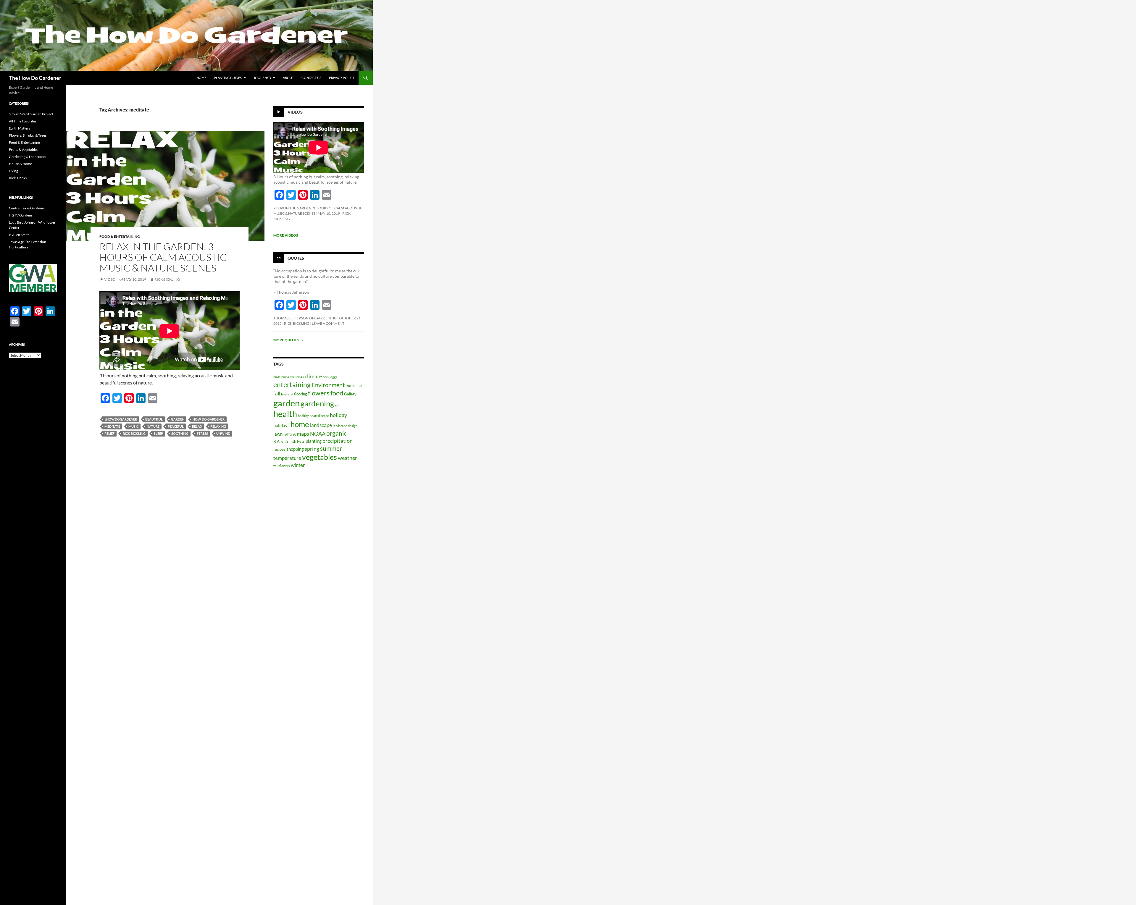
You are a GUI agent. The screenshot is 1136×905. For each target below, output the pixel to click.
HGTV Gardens (21, 215)
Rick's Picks (18, 178)
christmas (297, 377)
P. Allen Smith (284, 441)
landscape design (345, 426)
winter (298, 465)
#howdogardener (120, 419)
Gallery (350, 394)
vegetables (319, 457)
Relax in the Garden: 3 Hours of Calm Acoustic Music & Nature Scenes (163, 257)
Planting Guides (228, 78)
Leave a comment (328, 323)
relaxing (218, 426)
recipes (279, 449)
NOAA (317, 433)
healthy (303, 416)
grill (338, 405)
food (336, 393)
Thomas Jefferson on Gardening (305, 318)
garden (177, 419)
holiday (338, 415)
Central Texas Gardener (27, 208)
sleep (158, 433)
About (288, 78)
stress (202, 433)
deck (326, 377)
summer (331, 448)
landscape (321, 425)
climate (313, 376)
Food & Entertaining (119, 236)
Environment (328, 384)
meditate (112, 426)
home (300, 424)
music (133, 426)
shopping (295, 449)
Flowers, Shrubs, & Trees (27, 135)
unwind (223, 433)
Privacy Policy (342, 78)
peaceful (176, 426)
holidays (281, 425)
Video (109, 279)
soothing (179, 433)
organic (336, 433)
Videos (295, 111)
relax (197, 426)
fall (276, 393)
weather (347, 458)
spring (312, 448)
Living (13, 171)
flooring (300, 394)
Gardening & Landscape (27, 156)
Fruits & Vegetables (23, 149)
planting (314, 441)
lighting (289, 434)
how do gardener (209, 419)
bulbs (285, 377)
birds (276, 377)
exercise (354, 385)
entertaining (292, 384)
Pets (301, 441)
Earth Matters (19, 128)
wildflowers (281, 466)
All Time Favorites (22, 121)
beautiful (154, 419)
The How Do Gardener (35, 78)
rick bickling (134, 433)
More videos (287, 235)
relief (109, 433)
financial (287, 394)
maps (303, 433)
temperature (287, 458)
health (285, 414)
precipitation (337, 440)
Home (201, 78)
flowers (319, 393)
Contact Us (311, 78)
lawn (278, 434)
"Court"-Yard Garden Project (31, 114)
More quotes (288, 340)
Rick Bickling (167, 279)
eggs (333, 377)
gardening (317, 403)
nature (153, 426)
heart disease (319, 416)
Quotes (296, 258)
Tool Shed (262, 78)
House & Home (20, 163)
